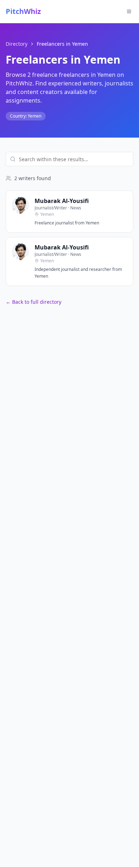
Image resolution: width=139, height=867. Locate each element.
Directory (16, 43)
